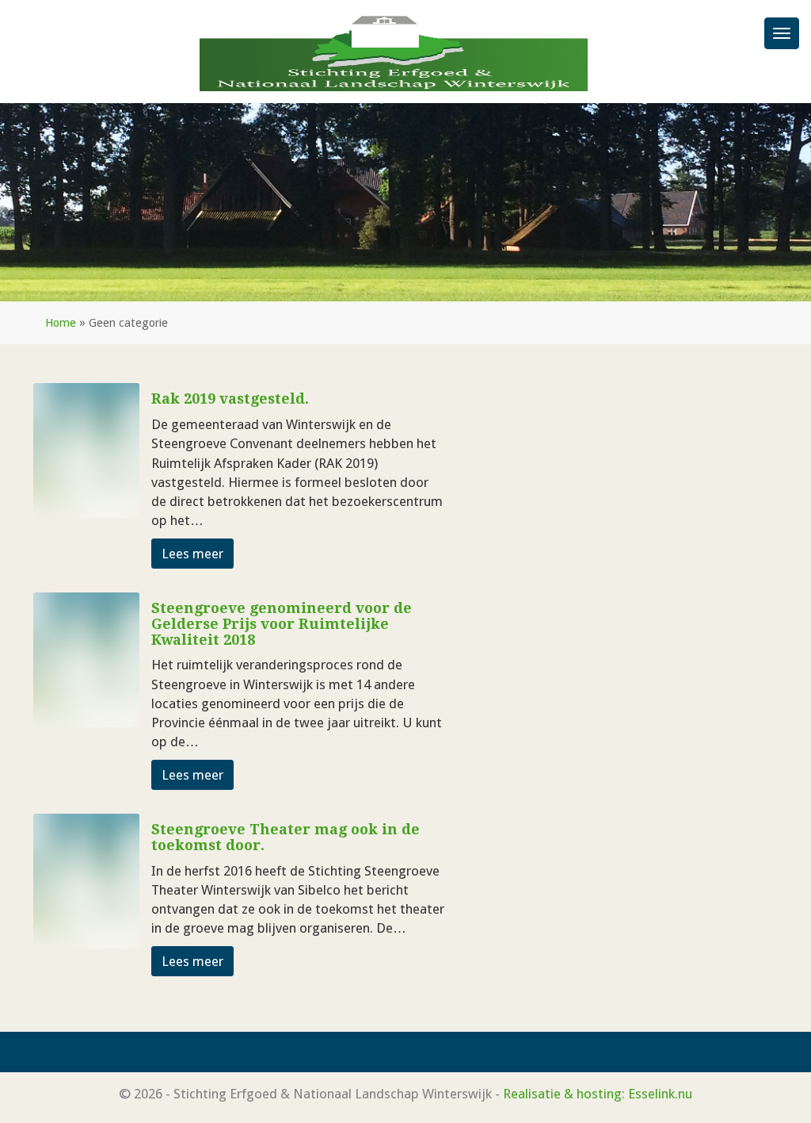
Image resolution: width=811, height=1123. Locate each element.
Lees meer (192, 554)
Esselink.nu (660, 1094)
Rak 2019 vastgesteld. (230, 398)
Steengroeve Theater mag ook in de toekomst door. (285, 837)
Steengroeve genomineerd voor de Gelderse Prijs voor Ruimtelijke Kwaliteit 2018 (281, 624)
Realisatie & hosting (562, 1094)
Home (60, 323)
